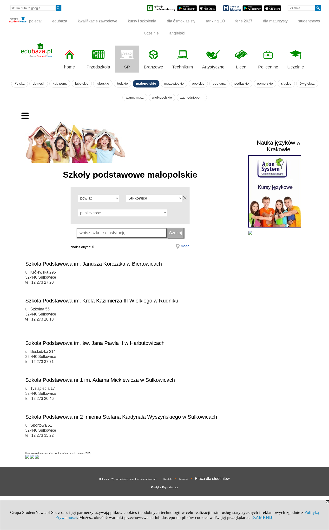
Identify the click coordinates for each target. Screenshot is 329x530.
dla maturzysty (275, 21)
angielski (177, 33)
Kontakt (167, 478)
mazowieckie (174, 83)
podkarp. (219, 83)
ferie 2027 (243, 21)
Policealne (268, 67)
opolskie (198, 83)
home (69, 67)
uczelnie (151, 33)
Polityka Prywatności (164, 487)
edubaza (59, 21)
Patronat (183, 478)
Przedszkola (98, 67)
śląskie (286, 83)
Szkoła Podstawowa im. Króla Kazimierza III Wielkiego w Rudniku (101, 301)
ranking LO (215, 21)
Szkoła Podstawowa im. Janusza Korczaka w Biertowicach (93, 264)
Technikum (182, 67)
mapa (185, 246)
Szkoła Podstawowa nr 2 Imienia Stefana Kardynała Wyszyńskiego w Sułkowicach (121, 417)
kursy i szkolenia (142, 21)
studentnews (309, 21)
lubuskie (103, 83)
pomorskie (265, 83)
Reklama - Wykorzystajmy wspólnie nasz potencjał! (128, 478)
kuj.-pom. (60, 83)
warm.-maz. (135, 97)
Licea (241, 67)
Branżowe (153, 67)
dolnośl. (39, 83)
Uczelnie (295, 67)
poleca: (35, 21)
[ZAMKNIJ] (263, 517)
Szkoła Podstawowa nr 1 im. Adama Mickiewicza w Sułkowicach (100, 380)
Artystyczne (213, 67)
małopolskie (146, 83)
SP (127, 67)
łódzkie (122, 83)
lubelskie (81, 83)
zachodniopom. (192, 97)
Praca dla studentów (212, 478)
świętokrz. (307, 83)
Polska (19, 83)
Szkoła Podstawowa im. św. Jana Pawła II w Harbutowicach (94, 343)
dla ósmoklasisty (181, 21)
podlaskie (241, 83)
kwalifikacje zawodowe (97, 21)
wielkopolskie (162, 97)
